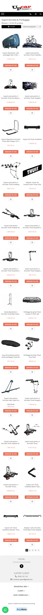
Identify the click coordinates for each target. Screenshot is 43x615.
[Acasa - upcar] (21, 8)
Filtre (12, 27)
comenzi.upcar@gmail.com (23, 579)
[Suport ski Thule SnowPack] (32, 127)
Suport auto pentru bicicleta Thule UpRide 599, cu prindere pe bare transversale (10, 442)
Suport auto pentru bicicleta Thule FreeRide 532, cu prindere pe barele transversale (32, 54)
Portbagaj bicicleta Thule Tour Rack (32, 356)
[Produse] (3, 14)
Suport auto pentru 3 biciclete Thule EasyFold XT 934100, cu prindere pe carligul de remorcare (10, 270)
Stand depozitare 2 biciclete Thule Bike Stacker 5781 (10, 313)
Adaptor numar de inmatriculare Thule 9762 (32, 183)
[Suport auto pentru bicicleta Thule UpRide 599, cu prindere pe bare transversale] (10, 429)
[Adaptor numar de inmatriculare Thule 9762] (32, 170)
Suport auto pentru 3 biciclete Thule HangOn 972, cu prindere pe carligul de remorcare (32, 97)
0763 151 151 (22, 576)
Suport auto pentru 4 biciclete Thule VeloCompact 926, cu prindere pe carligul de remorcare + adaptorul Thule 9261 (32, 442)
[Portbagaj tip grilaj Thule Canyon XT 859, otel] (32, 300)
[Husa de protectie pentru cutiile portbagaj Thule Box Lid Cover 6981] (10, 343)
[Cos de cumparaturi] (36, 14)
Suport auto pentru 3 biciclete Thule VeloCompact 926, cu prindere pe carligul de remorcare (11, 486)
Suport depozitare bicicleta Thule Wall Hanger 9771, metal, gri (10, 140)
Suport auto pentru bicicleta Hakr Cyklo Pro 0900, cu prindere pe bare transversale (11, 399)
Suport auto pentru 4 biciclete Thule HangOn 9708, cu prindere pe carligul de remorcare (32, 399)
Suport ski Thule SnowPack (32, 139)
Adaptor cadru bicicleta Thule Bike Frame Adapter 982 (32, 529)
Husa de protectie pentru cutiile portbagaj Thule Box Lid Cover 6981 (10, 356)
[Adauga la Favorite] (10, 69)
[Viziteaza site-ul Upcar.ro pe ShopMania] (22, 609)
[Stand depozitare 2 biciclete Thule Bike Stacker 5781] (10, 300)
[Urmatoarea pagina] (38, 550)
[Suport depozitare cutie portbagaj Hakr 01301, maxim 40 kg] (10, 41)
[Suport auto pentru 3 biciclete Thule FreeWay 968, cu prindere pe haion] (10, 170)
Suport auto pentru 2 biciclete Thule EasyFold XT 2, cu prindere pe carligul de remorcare (32, 227)
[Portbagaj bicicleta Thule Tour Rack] (32, 343)
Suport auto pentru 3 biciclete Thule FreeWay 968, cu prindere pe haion (11, 183)
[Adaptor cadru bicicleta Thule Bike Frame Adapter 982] (32, 516)
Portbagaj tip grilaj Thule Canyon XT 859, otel (32, 313)
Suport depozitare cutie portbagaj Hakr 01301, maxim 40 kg (11, 54)
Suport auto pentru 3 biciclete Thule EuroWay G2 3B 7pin (10, 97)
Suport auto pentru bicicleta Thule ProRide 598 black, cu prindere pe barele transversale (10, 227)
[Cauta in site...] (40, 14)
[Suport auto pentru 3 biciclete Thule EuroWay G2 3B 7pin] (10, 84)
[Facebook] (21, 566)
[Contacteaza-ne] (30, 14)
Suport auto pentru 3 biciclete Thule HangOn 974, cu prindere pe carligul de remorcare (32, 270)
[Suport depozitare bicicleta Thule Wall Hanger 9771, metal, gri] (10, 127)
